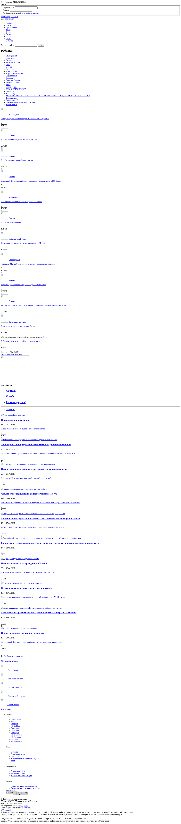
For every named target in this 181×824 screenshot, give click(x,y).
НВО (13, 721)
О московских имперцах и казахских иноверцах (26, 588)
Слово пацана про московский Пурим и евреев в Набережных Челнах (38, 612)
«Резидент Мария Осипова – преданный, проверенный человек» (28, 264)
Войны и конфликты (17, 239)
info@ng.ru (23, 805)
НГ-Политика (16, 735)
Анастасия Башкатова (16, 696)
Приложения (11, 27)
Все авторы (6, 354)
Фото (8, 32)
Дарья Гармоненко (15, 679)
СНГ (8, 65)
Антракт (14, 724)
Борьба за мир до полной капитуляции (17, 160)
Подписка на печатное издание (24, 786)
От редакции (11, 56)
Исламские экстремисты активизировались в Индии (23, 243)
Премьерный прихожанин (15, 420)
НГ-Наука (15, 730)
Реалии (12, 135)
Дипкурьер (15, 728)
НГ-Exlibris (15, 726)
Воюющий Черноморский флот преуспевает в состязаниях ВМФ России (31, 181)
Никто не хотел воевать (11, 222)
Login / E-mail (8, 8)
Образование (11, 76)
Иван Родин (12, 670)
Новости (9, 23)
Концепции (14, 197)
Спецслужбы (14, 260)
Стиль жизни (11, 87)
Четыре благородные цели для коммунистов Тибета (29, 493)
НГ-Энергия (16, 737)
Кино (8, 85)
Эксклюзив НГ (12, 100)
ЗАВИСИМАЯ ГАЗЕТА (16, 89)
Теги (13, 761)
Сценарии (15, 733)
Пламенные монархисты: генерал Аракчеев (19, 326)
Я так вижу (10, 93)
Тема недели (14, 114)
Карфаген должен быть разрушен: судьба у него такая (23, 285)
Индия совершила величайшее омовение (22, 633)
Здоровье (10, 78)
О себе (10, 396)
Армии (12, 218)
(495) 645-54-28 (15, 803)
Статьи (11, 390)
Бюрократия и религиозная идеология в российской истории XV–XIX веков (33, 597)
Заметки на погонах (17, 322)
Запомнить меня (13, 13)
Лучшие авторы (9, 661)
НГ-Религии (16, 719)
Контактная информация (21, 775)
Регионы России (13, 62)
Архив (8, 39)
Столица (14, 739)
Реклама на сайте (18, 771)
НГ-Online (15, 756)
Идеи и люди (11, 71)
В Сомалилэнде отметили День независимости (21, 341)
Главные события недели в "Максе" (21, 102)
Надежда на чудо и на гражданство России (24, 563)
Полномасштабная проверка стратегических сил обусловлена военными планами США (38, 453)
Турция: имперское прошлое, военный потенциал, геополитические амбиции (33, 305)
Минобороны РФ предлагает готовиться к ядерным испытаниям (36, 444)
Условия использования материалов (26, 758)
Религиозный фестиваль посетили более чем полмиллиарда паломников (31, 642)
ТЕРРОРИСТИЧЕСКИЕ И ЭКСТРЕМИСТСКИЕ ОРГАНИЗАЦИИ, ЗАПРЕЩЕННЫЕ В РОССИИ (48, 96)
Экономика (10, 60)
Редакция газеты (18, 754)
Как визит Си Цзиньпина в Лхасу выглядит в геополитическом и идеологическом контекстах (40, 503)
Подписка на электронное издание (25, 788)
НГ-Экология (16, 741)
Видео (8, 34)
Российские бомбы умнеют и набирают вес (19, 139)
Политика (10, 58)
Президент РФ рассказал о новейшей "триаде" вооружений (26, 478)
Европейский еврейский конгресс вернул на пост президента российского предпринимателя (50, 543)
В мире (9, 67)
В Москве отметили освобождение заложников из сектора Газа (27, 572)
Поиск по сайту (7, 45)
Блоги (8, 36)
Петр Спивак (13, 705)
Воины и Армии (13, 80)
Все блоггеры (17, 354)
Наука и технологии (14, 73)
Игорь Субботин (14, 687)
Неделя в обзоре (12, 82)
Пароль (6, 10)
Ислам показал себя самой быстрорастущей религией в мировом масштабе (32, 527)
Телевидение (11, 98)
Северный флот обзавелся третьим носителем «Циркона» (25, 119)
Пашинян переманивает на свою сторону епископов (23, 429)
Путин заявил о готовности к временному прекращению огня (34, 469)
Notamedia (26, 808)
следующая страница (17, 656)
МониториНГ (11, 105)
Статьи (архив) (16, 402)
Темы (8, 30)
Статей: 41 (10, 410)
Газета (8, 25)
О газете (9, 41)
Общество (10, 91)
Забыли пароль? (32, 13)
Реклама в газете (18, 773)
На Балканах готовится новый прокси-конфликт (21, 202)
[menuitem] (93, 23)
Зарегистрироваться (9, 17)
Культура (9, 69)
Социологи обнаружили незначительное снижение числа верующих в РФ (40, 518)
